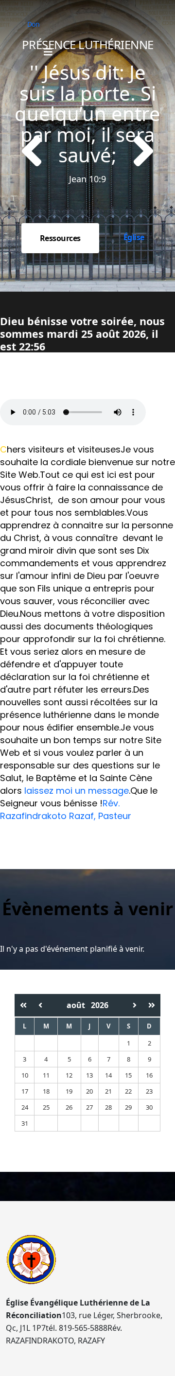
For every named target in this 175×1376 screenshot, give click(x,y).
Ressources (60, 238)
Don (33, 24)
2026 (99, 1005)
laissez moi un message (76, 790)
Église (133, 237)
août (79, 1005)
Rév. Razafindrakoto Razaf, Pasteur (65, 809)
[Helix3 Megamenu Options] (48, 52)
